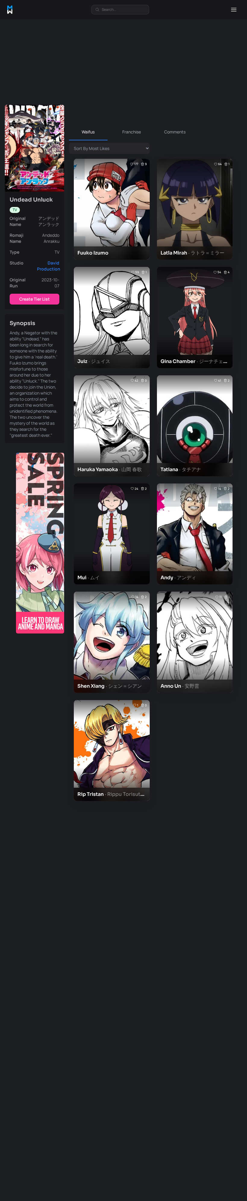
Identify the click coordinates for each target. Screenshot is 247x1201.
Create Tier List (34, 299)
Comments (175, 132)
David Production (48, 266)
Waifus (88, 132)
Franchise (131, 132)
